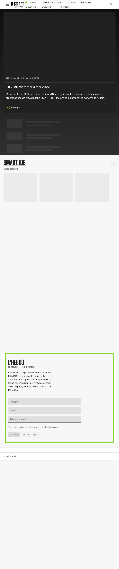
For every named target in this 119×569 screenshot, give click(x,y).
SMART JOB (18, 78)
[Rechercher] (111, 4)
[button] (31, 2)
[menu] (7, 4)
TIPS (8, 78)
